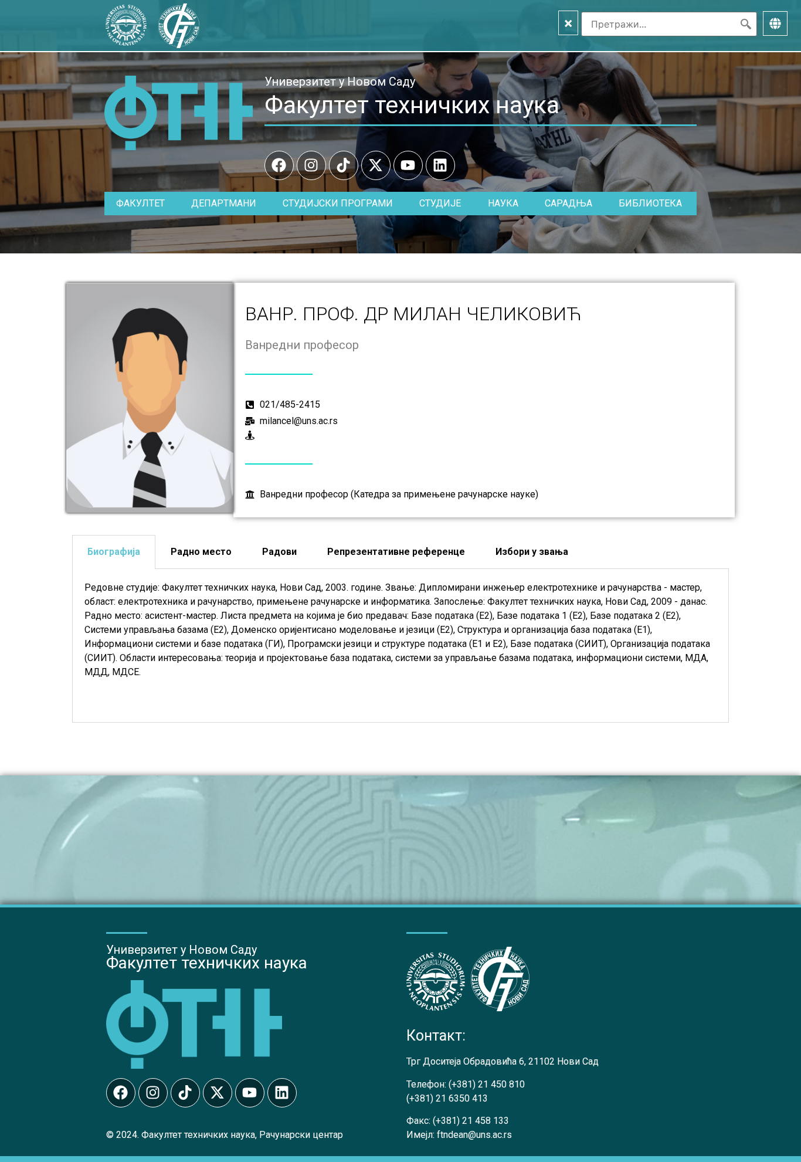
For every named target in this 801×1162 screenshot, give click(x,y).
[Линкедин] (440, 165)
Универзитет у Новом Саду (339, 81)
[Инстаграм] (311, 165)
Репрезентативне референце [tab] (396, 551)
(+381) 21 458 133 (471, 1120)
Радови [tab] (279, 551)
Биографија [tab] (113, 551)
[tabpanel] (400, 646)
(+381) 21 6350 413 (447, 1098)
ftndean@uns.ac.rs (474, 1134)
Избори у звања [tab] (531, 551)
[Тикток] (343, 165)
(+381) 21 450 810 (487, 1084)
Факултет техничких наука (411, 105)
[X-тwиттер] (376, 165)
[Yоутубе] (408, 165)
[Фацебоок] (279, 165)
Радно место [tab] (201, 551)
